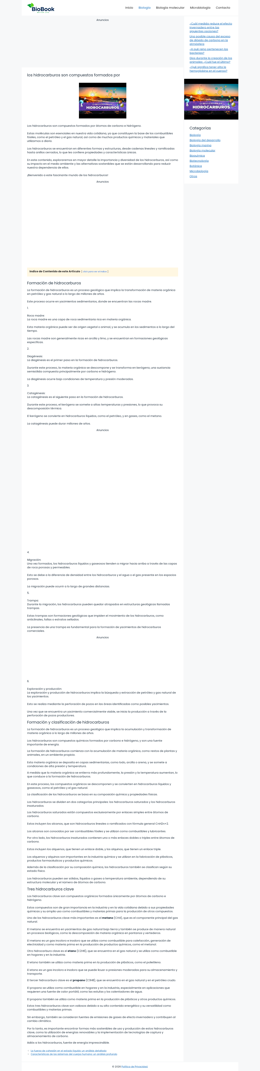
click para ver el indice (95, 271)
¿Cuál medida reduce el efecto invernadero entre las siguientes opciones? (211, 27)
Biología (145, 8)
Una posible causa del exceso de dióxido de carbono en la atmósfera (210, 40)
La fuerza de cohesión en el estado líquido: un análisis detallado (68, 1050)
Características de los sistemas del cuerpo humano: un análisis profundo (74, 1054)
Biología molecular (170, 8)
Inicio (129, 8)
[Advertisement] (102, 43)
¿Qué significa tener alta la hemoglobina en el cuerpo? (208, 69)
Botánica (196, 166)
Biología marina (200, 145)
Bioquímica (197, 156)
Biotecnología (199, 161)
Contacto (223, 8)
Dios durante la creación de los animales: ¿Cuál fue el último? (211, 60)
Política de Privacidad (134, 1066)
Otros (193, 176)
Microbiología (200, 8)
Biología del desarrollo (205, 140)
